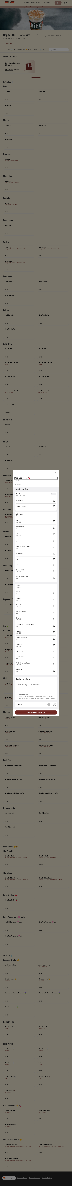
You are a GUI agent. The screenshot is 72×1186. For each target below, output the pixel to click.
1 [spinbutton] (51, 704)
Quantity (19, 704)
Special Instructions (23, 679)
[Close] (55, 472)
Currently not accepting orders (36, 712)
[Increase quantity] (54, 704)
